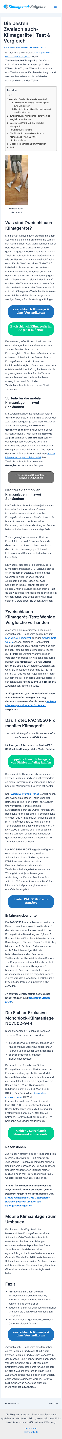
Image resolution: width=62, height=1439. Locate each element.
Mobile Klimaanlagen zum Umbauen (28, 143)
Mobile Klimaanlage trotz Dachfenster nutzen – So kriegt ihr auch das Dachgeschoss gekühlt (27, 1201)
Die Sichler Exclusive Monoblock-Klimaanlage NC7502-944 (27, 135)
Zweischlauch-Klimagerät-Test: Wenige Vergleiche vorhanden (30, 117)
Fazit (12, 147)
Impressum (31, 1428)
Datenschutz (31, 1432)
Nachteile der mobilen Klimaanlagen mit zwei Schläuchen (32, 110)
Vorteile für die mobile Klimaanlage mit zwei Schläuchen (31, 104)
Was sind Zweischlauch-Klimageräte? (28, 99)
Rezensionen (20, 140)
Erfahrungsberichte (23, 130)
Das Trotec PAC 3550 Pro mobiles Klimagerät (27, 125)
